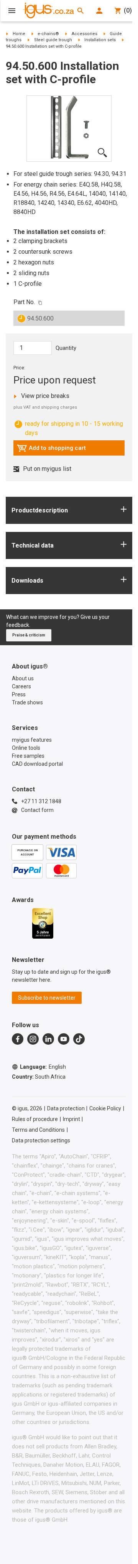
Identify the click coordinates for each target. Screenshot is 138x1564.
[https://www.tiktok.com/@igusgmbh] (79, 1039)
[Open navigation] (12, 10)
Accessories (84, 33)
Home (19, 33)
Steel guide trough (53, 39)
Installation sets (100, 39)
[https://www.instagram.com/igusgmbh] (33, 1039)
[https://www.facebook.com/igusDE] (17, 1039)
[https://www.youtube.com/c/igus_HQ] (63, 1039)
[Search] (80, 10)
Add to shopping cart (51, 450)
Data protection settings (41, 1140)
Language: (43, 1067)
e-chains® (48, 33)
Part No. (24, 302)
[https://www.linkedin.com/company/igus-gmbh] (48, 1039)
